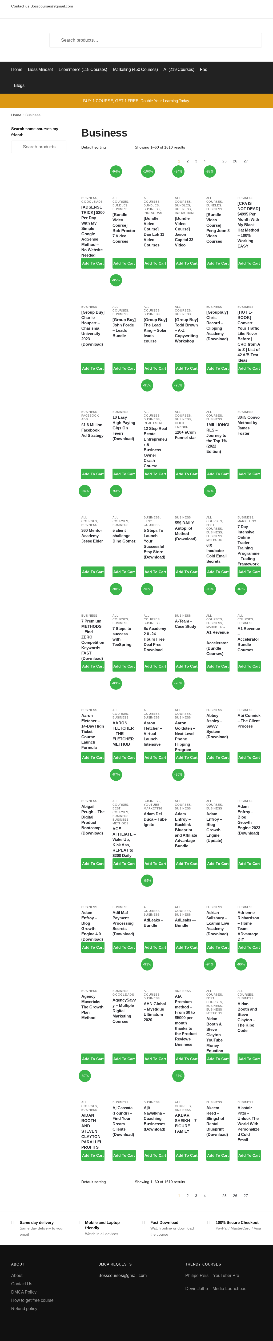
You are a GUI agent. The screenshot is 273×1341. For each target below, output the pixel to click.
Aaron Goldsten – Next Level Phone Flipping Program (185, 736)
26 (235, 161)
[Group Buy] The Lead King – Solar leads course (155, 330)
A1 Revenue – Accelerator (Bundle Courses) (217, 643)
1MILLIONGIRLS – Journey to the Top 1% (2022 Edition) (217, 438)
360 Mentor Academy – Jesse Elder (92, 535)
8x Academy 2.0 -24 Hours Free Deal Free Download (155, 639)
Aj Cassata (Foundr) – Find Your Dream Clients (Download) (123, 1121)
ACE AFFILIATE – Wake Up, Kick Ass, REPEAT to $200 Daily (124, 842)
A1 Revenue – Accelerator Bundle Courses (249, 639)
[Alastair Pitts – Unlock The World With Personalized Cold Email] (249, 1084)
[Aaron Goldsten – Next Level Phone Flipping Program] (186, 691)
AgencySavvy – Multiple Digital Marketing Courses (124, 1011)
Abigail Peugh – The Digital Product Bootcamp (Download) (93, 819)
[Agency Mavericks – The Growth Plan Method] (93, 972)
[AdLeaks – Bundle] (155, 888)
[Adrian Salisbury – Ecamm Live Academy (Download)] (218, 888)
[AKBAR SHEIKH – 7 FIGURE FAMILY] (186, 1084)
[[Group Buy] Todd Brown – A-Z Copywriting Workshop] (186, 288)
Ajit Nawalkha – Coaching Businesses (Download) (154, 1118)
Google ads (92, 201)
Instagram (153, 212)
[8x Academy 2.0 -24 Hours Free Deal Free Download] (155, 597)
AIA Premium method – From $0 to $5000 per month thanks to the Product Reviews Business (186, 1020)
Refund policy (24, 1308)
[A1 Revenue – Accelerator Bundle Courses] (249, 597)
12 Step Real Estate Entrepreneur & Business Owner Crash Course (155, 447)
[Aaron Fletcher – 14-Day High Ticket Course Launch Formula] (93, 691)
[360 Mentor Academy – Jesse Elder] (93, 499)
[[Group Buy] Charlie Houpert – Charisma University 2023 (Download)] (93, 288)
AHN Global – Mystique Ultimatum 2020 (155, 1011)
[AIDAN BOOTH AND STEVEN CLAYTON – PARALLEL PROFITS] (93, 1084)
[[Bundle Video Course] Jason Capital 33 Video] (186, 179)
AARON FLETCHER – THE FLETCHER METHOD (123, 734)
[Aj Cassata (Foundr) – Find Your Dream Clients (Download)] (124, 1084)
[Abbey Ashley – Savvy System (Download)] (218, 691)
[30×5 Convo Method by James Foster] (249, 393)
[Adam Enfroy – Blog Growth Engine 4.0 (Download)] (93, 888)
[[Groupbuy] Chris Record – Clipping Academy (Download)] (218, 288)
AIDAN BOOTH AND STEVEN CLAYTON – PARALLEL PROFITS (92, 1131)
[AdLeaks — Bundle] (186, 888)
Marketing (247, 521)
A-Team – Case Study (185, 624)
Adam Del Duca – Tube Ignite (155, 819)
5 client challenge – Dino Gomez (124, 535)
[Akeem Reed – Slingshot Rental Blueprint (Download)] (218, 1084)
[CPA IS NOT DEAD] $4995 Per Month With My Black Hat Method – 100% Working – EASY (249, 224)
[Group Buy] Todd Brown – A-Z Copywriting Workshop (186, 330)
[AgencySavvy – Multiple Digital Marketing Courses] (124, 972)
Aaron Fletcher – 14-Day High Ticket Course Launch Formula (92, 731)
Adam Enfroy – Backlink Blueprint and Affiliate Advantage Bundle (186, 830)
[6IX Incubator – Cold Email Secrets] (218, 499)
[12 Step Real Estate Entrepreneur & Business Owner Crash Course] (155, 393)
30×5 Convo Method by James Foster (249, 425)
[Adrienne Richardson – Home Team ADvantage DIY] (249, 888)
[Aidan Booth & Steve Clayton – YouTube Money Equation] (218, 972)
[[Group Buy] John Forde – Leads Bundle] (124, 288)
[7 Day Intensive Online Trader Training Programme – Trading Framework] (249, 499)
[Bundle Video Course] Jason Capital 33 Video (184, 231)
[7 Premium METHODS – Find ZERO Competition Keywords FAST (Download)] (93, 597)
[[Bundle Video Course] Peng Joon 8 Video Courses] (218, 179)
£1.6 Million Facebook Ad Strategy (92, 430)
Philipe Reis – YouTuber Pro (212, 1275)
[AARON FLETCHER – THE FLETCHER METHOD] (124, 691)
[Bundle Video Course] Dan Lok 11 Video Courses (154, 231)
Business (89, 197)
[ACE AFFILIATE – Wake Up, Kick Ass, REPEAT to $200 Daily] (124, 783)
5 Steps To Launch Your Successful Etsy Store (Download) (154, 543)
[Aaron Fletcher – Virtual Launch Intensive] (155, 691)
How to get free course (32, 1300)
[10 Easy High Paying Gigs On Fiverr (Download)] (124, 393)
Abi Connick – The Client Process (249, 720)
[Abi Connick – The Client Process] (249, 691)
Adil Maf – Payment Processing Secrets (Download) (123, 923)
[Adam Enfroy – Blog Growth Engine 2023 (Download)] (249, 783)
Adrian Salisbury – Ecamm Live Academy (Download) (217, 923)
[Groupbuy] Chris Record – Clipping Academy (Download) (217, 325)
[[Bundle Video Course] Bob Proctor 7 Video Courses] (124, 179)
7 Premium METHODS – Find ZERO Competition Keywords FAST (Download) (92, 640)
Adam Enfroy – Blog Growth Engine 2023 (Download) (249, 819)
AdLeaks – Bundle (153, 923)
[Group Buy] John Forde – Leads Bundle (124, 327)
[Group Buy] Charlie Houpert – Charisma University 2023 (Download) (93, 328)
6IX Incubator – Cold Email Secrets (216, 553)
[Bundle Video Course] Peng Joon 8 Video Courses (218, 228)
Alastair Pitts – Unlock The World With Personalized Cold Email (248, 1123)
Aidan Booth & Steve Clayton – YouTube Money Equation (215, 1034)
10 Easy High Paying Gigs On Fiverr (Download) (124, 428)
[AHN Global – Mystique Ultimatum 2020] (155, 972)
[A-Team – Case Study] (186, 597)
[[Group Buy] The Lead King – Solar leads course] (155, 288)
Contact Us (21, 1284)
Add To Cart (93, 263)
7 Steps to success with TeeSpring (122, 636)
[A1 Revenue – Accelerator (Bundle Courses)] (218, 597)
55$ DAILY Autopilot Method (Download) (185, 531)
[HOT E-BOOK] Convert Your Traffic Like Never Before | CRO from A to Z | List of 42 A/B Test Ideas (249, 336)
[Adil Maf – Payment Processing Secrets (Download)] (124, 888)
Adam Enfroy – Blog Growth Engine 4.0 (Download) (92, 925)
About (16, 1275)
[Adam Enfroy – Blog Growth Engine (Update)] (218, 783)
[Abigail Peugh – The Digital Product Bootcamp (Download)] (93, 783)
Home (16, 115)
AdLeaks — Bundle (185, 923)
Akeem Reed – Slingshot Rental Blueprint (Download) (217, 1121)
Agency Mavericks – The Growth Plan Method (92, 1007)
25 (224, 161)
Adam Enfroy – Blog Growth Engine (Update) (214, 827)
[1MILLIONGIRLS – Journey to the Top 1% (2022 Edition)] (218, 393)
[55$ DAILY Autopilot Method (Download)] (186, 499)
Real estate (154, 423)
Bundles (120, 205)
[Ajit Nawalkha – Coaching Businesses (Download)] (155, 1084)
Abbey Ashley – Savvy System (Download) (217, 726)
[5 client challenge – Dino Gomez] (124, 499)
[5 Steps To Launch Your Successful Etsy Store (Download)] (155, 499)
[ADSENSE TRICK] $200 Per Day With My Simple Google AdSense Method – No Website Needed (93, 231)
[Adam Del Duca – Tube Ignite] (155, 783)
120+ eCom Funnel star (185, 435)
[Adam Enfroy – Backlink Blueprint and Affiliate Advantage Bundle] (186, 783)
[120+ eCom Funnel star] (186, 393)
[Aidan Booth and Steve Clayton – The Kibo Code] (249, 972)
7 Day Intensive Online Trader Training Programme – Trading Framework (248, 545)
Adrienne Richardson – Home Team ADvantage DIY (248, 925)
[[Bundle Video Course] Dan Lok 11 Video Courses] (155, 179)
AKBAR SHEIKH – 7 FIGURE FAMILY (185, 1123)
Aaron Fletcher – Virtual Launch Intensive (153, 734)
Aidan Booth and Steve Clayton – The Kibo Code (247, 1017)
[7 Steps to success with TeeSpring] (124, 597)
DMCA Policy (24, 1292)
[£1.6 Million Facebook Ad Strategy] (93, 393)
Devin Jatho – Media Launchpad (216, 1288)
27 (246, 161)
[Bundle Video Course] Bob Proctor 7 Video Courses (124, 228)
